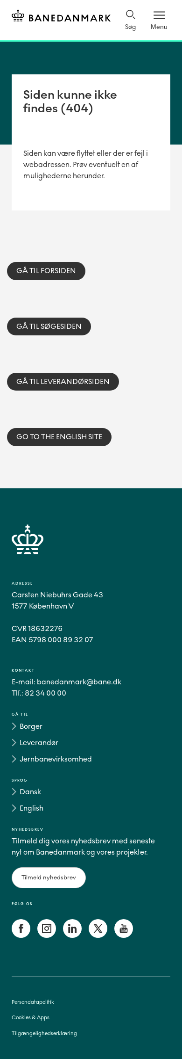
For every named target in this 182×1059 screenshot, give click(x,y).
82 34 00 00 (45, 693)
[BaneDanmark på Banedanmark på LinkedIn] (72, 935)
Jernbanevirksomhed (56, 758)
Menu (159, 26)
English (31, 808)
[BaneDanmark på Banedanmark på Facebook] (21, 935)
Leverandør (39, 742)
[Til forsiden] (61, 17)
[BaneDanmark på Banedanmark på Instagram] (46, 935)
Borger (31, 726)
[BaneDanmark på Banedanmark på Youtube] (123, 935)
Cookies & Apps (30, 1018)
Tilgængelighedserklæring (44, 1033)
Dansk (30, 791)
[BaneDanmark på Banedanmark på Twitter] (98, 935)
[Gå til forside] (91, 550)
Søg (130, 27)
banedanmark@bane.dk (79, 681)
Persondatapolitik (33, 1002)
